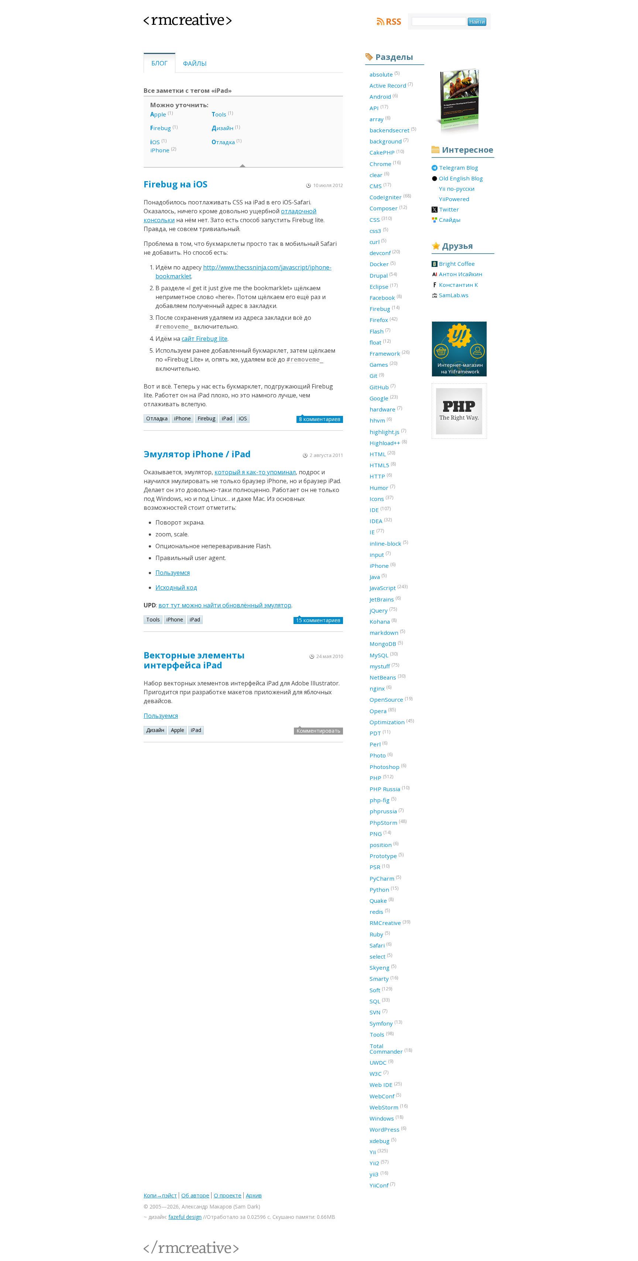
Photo (381, 755)
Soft (381, 990)
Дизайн (155, 729)
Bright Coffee (457, 264)
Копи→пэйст (160, 1195)
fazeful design (185, 1216)
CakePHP (387, 152)
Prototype (387, 855)
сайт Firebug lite (204, 339)
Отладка (157, 418)
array (380, 119)
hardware (386, 409)
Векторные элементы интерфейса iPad (194, 660)
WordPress (388, 1129)
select (381, 956)
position (384, 844)
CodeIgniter (390, 197)
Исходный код (176, 587)
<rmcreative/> (160, 1242)
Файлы (195, 63)
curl (378, 241)
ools (219, 114)
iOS (243, 418)
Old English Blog (461, 179)
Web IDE (386, 1085)
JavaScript (389, 587)
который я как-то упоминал (255, 472)
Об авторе (195, 1195)
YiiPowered (454, 199)
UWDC (381, 1062)
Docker (382, 264)
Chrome (385, 163)
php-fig (383, 800)
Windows (386, 1118)
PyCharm (385, 878)
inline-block (389, 543)
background (389, 141)
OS (155, 142)
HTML (382, 454)
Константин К (458, 285)
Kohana (383, 621)
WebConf (385, 1096)
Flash (380, 331)
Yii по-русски (456, 189)
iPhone (159, 150)
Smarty (384, 978)
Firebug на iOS (175, 184)
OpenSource (391, 699)
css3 (379, 230)
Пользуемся (172, 573)
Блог (159, 63)
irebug (160, 128)
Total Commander (391, 1048)
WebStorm (389, 1107)
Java (378, 576)
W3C (379, 1073)
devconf (385, 252)
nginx (380, 688)
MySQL (384, 655)
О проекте (227, 1195)
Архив (254, 1195)
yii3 (379, 1174)
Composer (388, 208)
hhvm (381, 420)
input (380, 554)
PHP (381, 777)
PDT (380, 733)
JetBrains (385, 599)
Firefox (383, 320)
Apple (177, 729)
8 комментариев (319, 419)
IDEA (381, 520)
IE (377, 532)
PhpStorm (388, 822)
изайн (222, 128)
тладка (223, 142)
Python (384, 889)
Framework (389, 353)
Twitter (449, 210)
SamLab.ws (454, 295)
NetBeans (387, 677)
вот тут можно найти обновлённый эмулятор (224, 605)
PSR (380, 867)
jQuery (383, 610)
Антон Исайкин (460, 274)
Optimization (392, 722)
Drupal (383, 275)
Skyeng (383, 967)
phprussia (387, 811)
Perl (378, 744)
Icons (381, 498)
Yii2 (379, 1163)
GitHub (382, 387)
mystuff (384, 666)
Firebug (206, 418)
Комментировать (318, 731)
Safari (380, 945)
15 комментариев (318, 620)
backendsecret (393, 130)
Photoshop (388, 766)
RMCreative (390, 923)
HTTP (381, 476)
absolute (384, 74)
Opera (383, 710)
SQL (380, 1001)
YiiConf (382, 1185)
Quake (382, 900)
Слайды (449, 220)
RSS (393, 21)
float (380, 342)
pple (158, 114)
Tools (153, 619)
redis (380, 911)
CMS (380, 186)
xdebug (383, 1140)
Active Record (391, 85)
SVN (378, 1012)
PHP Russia (389, 788)
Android (384, 96)
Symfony (386, 1023)
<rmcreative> (176, 17)
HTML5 (383, 465)
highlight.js (388, 431)
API (379, 108)
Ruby (380, 934)
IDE (380, 509)
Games (383, 364)
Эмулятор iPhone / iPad (197, 454)
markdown (387, 632)
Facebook (386, 297)
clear (379, 174)
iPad (227, 418)
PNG (380, 833)
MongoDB (386, 644)
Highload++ (388, 442)
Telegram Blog (458, 168)
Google (384, 398)
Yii (379, 1152)
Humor (382, 487)
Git (377, 376)
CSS (381, 219)
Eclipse (384, 286)
